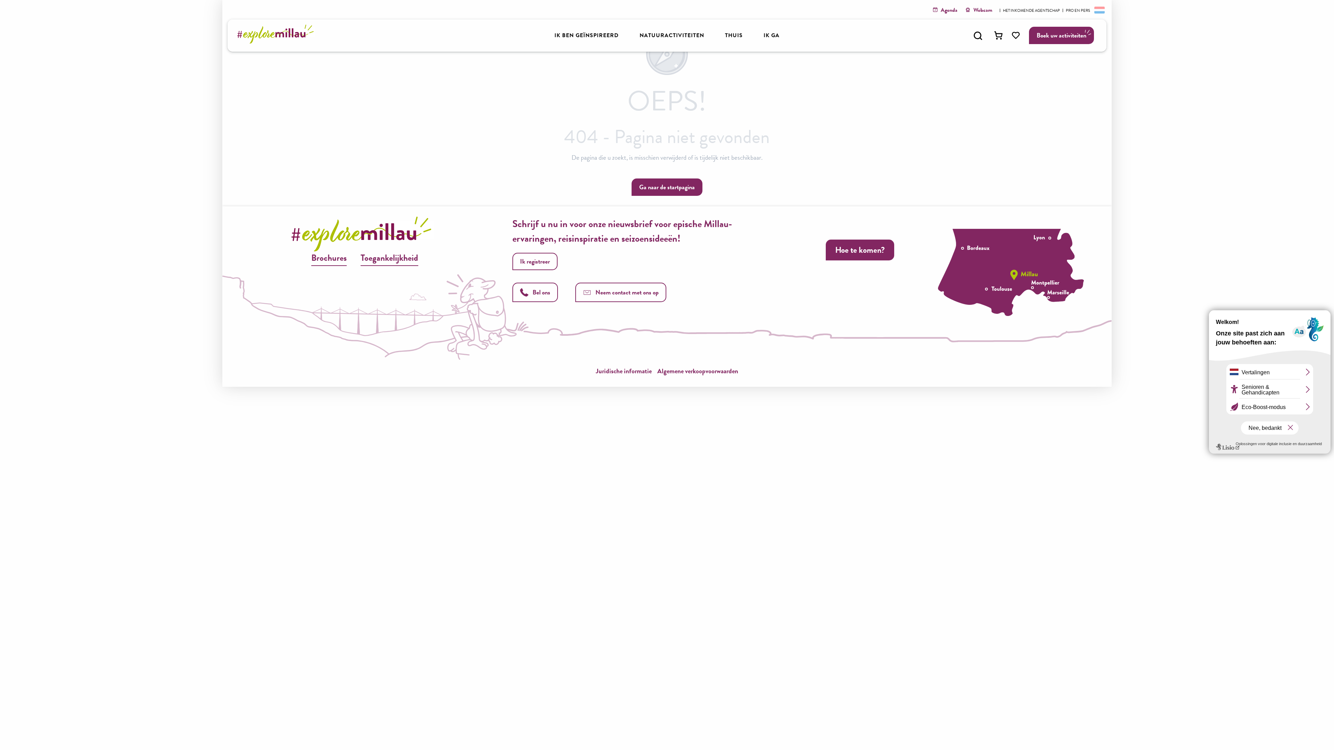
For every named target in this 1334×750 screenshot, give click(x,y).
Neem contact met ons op (627, 292)
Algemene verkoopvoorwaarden (697, 371)
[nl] (1099, 10)
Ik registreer (535, 261)
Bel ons (541, 292)
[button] (978, 35)
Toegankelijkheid (389, 257)
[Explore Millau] (277, 41)
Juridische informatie (624, 371)
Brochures (329, 257)
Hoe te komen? (860, 250)
